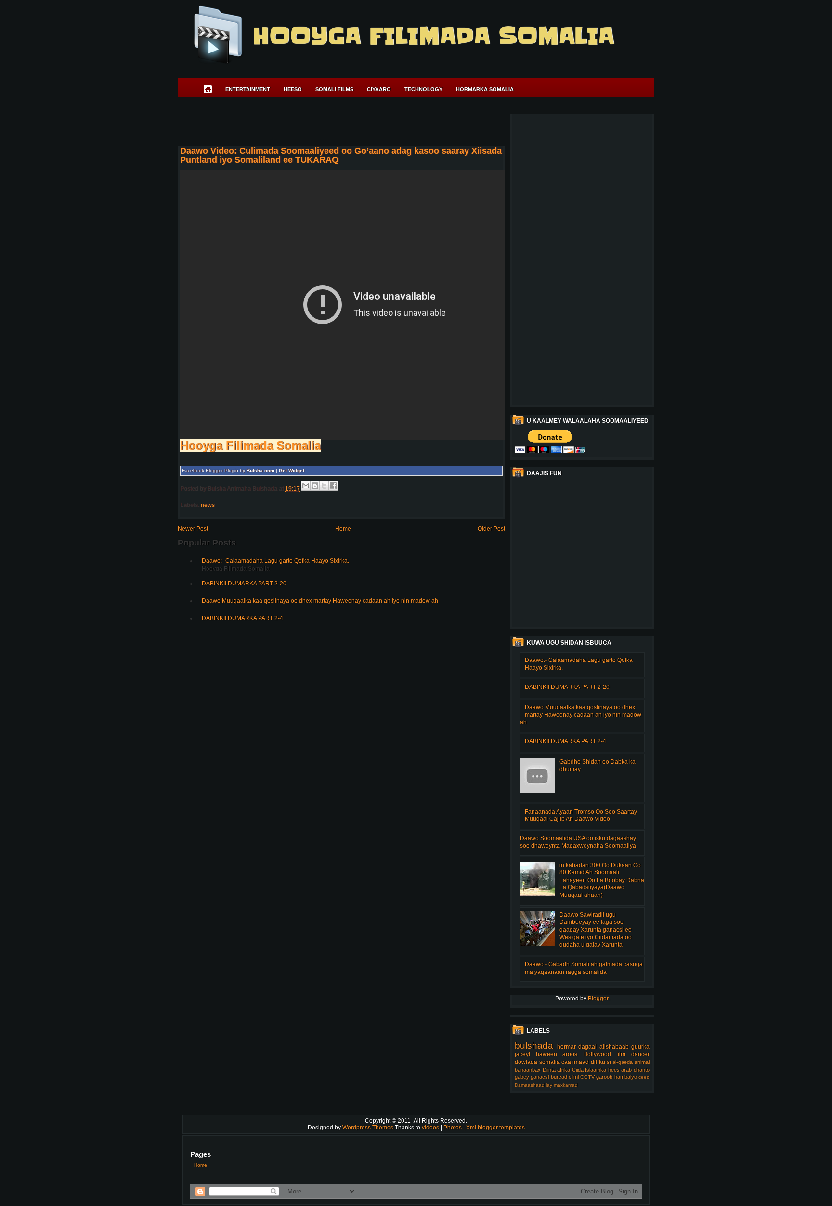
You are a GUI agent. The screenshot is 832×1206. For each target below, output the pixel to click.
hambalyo (625, 1077)
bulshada (534, 1045)
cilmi (574, 1077)
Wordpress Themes (368, 1127)
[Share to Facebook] (333, 486)
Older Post (491, 528)
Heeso (293, 89)
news (208, 505)
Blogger (598, 998)
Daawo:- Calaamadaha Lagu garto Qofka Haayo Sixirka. (275, 561)
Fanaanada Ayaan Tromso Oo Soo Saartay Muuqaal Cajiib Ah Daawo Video (581, 815)
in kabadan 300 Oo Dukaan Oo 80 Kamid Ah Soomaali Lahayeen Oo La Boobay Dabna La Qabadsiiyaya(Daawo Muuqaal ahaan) (601, 880)
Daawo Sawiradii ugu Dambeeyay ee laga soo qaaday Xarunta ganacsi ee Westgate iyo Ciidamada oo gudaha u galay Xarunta (595, 929)
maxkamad (566, 1085)
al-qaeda (622, 1062)
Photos (453, 1127)
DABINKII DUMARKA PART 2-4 (242, 618)
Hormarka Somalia (485, 89)
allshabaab (614, 1046)
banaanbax (528, 1070)
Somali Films (334, 89)
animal (642, 1062)
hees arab (620, 1070)
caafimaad (575, 1062)
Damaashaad (530, 1085)
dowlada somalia (537, 1062)
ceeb (644, 1077)
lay (549, 1085)
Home (343, 528)
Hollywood (597, 1054)
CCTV (587, 1077)
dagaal (587, 1046)
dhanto (642, 1070)
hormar (566, 1046)
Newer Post (193, 528)
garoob (604, 1077)
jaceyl (522, 1054)
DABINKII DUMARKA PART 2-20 (244, 583)
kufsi (605, 1062)
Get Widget (291, 470)
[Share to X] (324, 486)
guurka (640, 1046)
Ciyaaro (379, 89)
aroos (569, 1054)
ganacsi (540, 1077)
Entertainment (247, 89)
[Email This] (306, 486)
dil (594, 1062)
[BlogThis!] (315, 486)
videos (431, 1127)
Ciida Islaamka (589, 1070)
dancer (640, 1054)
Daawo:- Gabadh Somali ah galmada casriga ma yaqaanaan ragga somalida (584, 968)
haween (546, 1054)
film (620, 1054)
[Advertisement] (353, 123)
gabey (522, 1077)
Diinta (549, 1070)
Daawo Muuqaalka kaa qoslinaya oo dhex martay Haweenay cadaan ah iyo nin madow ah (320, 600)
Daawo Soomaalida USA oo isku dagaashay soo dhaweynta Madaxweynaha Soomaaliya (578, 842)
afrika (563, 1070)
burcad (559, 1077)
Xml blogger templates (495, 1127)
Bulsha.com (260, 470)
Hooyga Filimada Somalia (433, 36)
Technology (423, 89)
